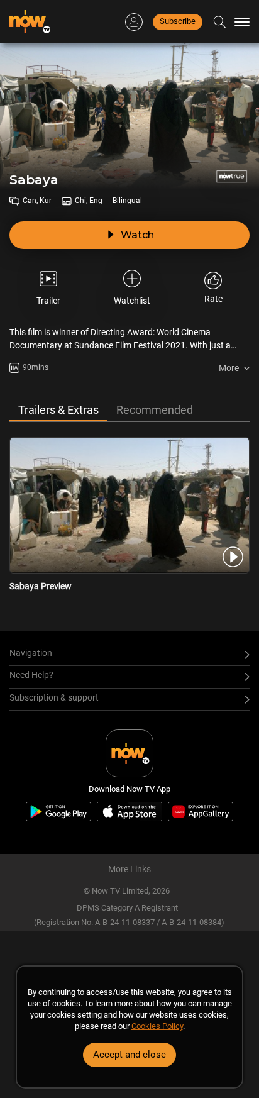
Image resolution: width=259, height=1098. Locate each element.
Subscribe (178, 21)
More (229, 368)
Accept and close (129, 1054)
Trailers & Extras (58, 409)
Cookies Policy (157, 1026)
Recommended (154, 409)
